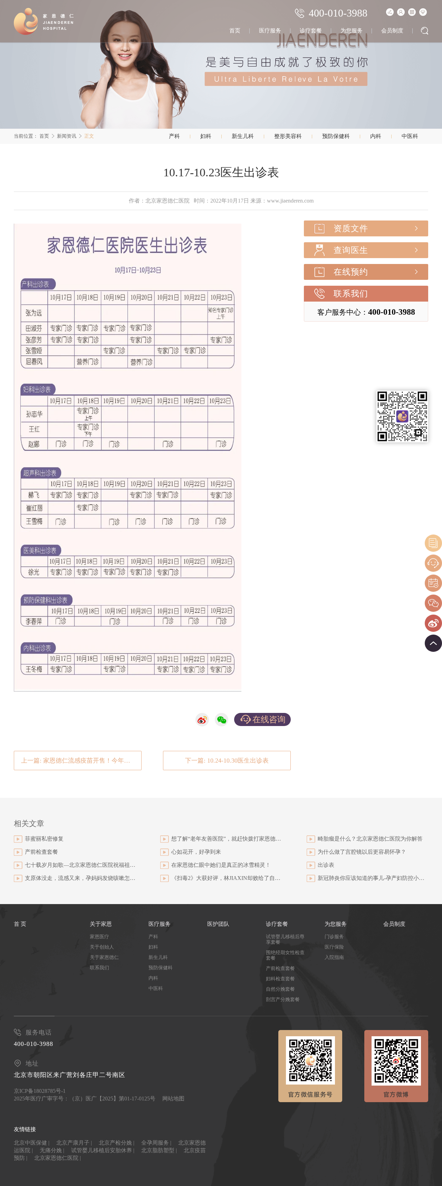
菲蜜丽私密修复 (44, 839)
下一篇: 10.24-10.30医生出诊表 (227, 760)
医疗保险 (334, 947)
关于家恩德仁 (104, 957)
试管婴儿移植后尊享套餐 (285, 939)
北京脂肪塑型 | (159, 1150)
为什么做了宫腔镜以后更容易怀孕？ (362, 852)
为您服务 (351, 30)
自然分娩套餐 (280, 989)
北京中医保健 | (31, 1143)
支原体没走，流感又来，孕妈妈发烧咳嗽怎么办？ (80, 878)
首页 (234, 30)
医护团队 (218, 924)
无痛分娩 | (52, 1150)
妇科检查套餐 (280, 978)
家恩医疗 (99, 936)
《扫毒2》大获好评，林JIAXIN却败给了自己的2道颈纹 (226, 878)
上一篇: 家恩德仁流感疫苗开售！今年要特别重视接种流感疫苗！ (81, 760)
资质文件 (351, 228)
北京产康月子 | (74, 1143)
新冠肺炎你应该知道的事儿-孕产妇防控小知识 (373, 878)
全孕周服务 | (156, 1143)
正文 (89, 136)
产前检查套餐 (41, 852)
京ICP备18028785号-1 (40, 1091)
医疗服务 (270, 30)
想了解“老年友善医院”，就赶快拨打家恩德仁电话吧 (226, 839)
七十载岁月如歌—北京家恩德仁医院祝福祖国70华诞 (80, 865)
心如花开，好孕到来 (196, 852)
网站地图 (173, 1098)
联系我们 (351, 293)
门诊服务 (334, 936)
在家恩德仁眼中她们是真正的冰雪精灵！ (221, 865)
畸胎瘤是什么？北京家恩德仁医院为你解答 (370, 839)
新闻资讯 (66, 136)
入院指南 (334, 957)
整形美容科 (288, 136)
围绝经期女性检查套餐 (285, 955)
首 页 (20, 924)
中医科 (410, 136)
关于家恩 (101, 924)
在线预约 (351, 271)
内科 (375, 136)
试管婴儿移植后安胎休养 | (102, 1150)
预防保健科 (336, 136)
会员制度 (392, 30)
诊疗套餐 (311, 30)
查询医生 (351, 250)
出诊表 (326, 865)
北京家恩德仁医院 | (57, 1158)
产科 (174, 136)
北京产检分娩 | (116, 1143)
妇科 (205, 136)
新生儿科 (243, 136)
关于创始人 (102, 947)
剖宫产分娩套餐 (283, 999)
